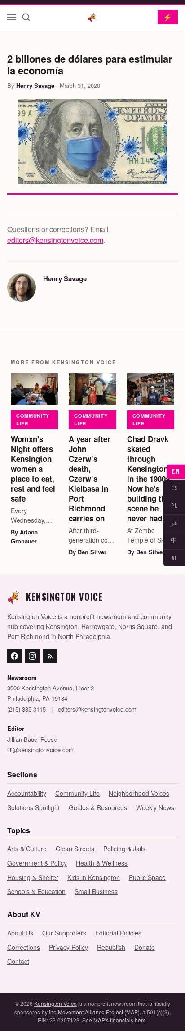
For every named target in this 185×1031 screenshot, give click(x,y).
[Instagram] (32, 656)
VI (174, 558)
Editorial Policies (118, 932)
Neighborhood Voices (139, 793)
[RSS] (50, 656)
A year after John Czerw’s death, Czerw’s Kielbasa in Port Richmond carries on (89, 478)
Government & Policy (37, 862)
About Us (20, 932)
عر (174, 523)
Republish (111, 947)
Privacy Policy (68, 947)
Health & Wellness (102, 862)
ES (174, 488)
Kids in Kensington (93, 877)
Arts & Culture (27, 848)
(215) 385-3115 (26, 709)
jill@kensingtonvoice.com (40, 749)
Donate (144, 947)
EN (176, 471)
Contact (18, 961)
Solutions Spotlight (33, 807)
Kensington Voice (55, 1003)
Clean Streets (75, 848)
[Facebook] (14, 656)
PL (174, 505)
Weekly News (155, 807)
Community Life (32, 419)
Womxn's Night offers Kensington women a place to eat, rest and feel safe (33, 468)
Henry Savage (35, 85)
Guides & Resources (98, 807)
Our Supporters (64, 932)
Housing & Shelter (32, 877)
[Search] (26, 17)
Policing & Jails (124, 848)
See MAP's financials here (114, 1020)
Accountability (26, 793)
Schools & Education (36, 891)
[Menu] (11, 17)
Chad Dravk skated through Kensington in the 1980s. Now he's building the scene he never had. (149, 478)
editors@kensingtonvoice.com (55, 240)
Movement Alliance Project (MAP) (99, 1012)
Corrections (23, 947)
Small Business (96, 891)
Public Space (147, 877)
